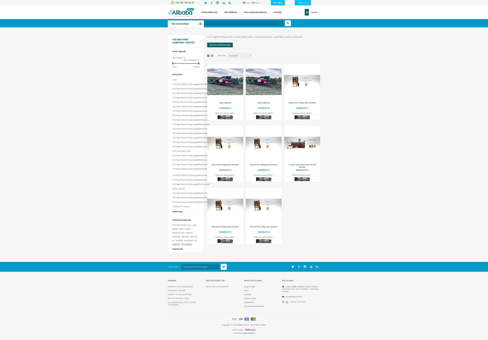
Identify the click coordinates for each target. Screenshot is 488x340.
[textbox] (231, 23)
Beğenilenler (249, 302)
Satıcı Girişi (278, 2)
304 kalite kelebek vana (181, 225)
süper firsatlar (182, 244)
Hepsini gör (177, 211)
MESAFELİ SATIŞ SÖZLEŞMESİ (180, 286)
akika (181, 229)
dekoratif (185, 236)
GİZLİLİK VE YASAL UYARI (178, 298)
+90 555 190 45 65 (297, 302)
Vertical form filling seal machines (302, 103)
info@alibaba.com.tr (294, 296)
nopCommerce (249, 333)
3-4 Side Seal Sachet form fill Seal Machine (302, 165)
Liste (212, 56)
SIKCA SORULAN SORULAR (217, 286)
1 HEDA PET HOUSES (181, 206)
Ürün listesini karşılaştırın (254, 306)
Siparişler (247, 294)
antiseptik (176, 236)
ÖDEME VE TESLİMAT (177, 290)
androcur (189, 233)
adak (194, 225)
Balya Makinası (225, 103)
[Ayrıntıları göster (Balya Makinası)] (225, 82)
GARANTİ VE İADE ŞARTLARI (179, 294)
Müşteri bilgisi (249, 286)
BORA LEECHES (178, 188)
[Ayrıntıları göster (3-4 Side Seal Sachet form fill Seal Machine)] (302, 144)
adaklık (175, 229)
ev (173, 240)
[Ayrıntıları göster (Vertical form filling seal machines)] (302, 82)
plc (196, 240)
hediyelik (179, 240)
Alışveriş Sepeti (250, 298)
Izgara (208, 56)
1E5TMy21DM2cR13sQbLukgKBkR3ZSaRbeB (191, 84)
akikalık (187, 229)
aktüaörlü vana (178, 233)
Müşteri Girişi (303, 2)
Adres (246, 290)
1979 (174, 80)
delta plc (193, 236)
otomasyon (189, 240)
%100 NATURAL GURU (181, 151)
